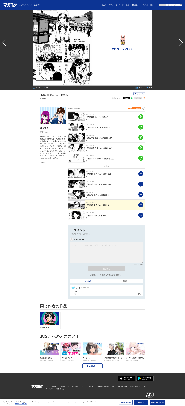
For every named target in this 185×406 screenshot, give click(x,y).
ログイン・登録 (148, 5)
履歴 (127, 5)
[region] (92, 402)
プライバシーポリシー (87, 386)
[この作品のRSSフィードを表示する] (144, 98)
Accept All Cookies (157, 402)
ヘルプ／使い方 (65, 386)
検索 (181, 5)
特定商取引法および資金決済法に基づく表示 (132, 386)
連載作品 (135, 5)
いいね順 (88, 281)
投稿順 (125, 281)
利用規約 (75, 386)
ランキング (119, 5)
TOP (47, 386)
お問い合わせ (60, 389)
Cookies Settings (125, 402)
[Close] (181, 402)
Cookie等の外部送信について (106, 386)
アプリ (111, 5)
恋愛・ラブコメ (44, 162)
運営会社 (54, 386)
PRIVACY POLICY (21, 404)
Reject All (141, 402)
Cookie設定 (49, 389)
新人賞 (104, 5)
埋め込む (139, 98)
